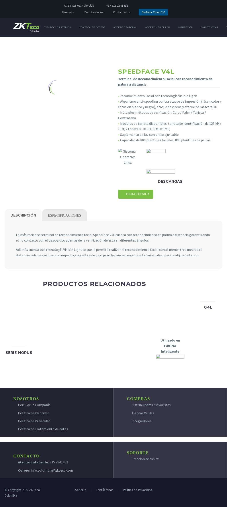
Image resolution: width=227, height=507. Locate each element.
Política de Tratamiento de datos (43, 429)
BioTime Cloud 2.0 (153, 12)
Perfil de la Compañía (34, 405)
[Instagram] (159, 5)
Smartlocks (209, 27)
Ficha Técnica (135, 194)
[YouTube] (165, 5)
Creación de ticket (145, 459)
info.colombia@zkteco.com (51, 470)
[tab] (23, 215)
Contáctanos (121, 12)
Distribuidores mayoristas (151, 405)
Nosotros (68, 12)
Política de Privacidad (34, 421)
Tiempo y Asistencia (57, 27)
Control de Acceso (92, 27)
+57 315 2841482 (117, 6)
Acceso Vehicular (157, 27)
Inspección (185, 27)
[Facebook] (145, 5)
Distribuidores (93, 12)
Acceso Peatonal (125, 27)
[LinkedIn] (152, 5)
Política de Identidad (33, 413)
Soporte (80, 490)
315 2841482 (59, 462)
